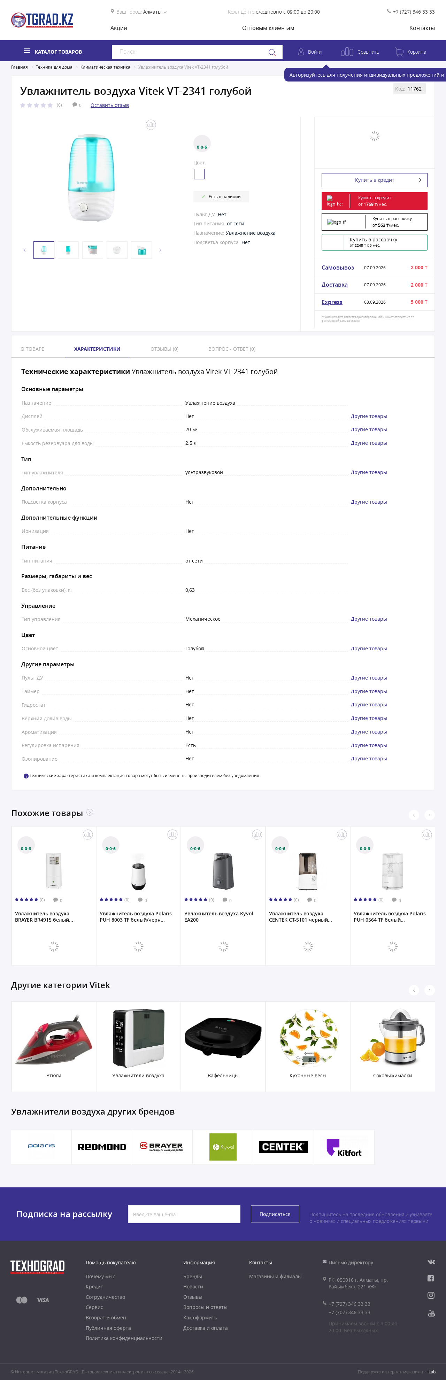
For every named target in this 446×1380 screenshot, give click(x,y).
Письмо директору (351, 1262)
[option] (91, 178)
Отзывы (192, 1297)
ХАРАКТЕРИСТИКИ (97, 349)
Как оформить (200, 1317)
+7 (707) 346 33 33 (349, 1312)
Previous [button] (24, 250)
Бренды (192, 1276)
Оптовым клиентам (268, 28)
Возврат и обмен (106, 1317)
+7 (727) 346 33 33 (414, 11)
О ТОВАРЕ (32, 349)
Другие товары (369, 416)
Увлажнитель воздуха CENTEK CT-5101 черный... (300, 916)
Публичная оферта (108, 1328)
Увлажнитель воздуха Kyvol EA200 (218, 916)
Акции (118, 28)
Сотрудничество (105, 1297)
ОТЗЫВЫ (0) (164, 349)
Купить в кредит (374, 180)
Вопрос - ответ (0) (231, 349)
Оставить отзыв (110, 105)
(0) (59, 105)
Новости (193, 1286)
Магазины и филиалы (275, 1276)
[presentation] (414, 815)
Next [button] (160, 250)
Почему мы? (100, 1276)
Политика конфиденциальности (124, 1338)
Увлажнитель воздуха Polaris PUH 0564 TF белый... (390, 916)
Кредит (94, 1286)
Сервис (94, 1307)
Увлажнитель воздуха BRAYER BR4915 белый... (44, 916)
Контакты (422, 28)
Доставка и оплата (205, 1328)
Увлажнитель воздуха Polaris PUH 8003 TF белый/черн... (136, 916)
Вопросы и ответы (205, 1307)
